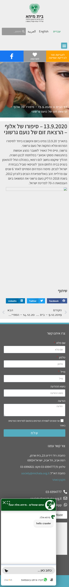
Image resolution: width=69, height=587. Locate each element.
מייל (62, 372)
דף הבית (61, 107)
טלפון (62, 357)
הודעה (61, 401)
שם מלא (60, 343)
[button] (64, 46)
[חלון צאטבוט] (28, 542)
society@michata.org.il (35, 473)
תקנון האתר (58, 480)
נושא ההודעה (57, 386)
